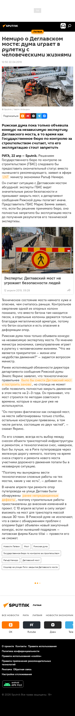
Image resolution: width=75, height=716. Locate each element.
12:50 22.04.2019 (12, 62)
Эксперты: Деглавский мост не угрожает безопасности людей (32, 280)
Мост (26, 546)
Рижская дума (40, 546)
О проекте (8, 646)
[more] (69, 290)
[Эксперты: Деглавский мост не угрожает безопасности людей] (37, 250)
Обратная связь (22, 669)
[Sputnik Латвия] (11, 27)
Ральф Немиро (10, 560)
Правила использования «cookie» (21, 656)
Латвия (37, 615)
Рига (26, 615)
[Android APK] (13, 684)
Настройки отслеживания (17, 674)
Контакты (21, 646)
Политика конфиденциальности (20, 651)
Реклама (7, 669)
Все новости (10, 615)
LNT (6, 177)
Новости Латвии (11, 546)
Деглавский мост (31, 560)
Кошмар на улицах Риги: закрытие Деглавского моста (30, 567)
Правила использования (42, 646)
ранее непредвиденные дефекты (30, 497)
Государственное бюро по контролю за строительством (31, 553)
